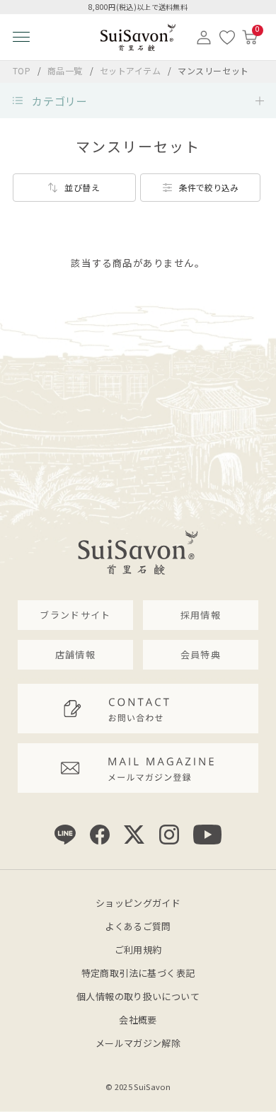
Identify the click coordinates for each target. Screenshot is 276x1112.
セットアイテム (131, 70)
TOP (22, 70)
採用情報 (200, 614)
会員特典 (200, 654)
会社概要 (138, 1019)
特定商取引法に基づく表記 (138, 973)
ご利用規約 (138, 949)
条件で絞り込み (208, 187)
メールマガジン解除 (138, 1043)
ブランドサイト (75, 614)
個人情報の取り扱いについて (138, 996)
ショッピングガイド (138, 903)
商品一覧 (65, 70)
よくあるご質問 (138, 926)
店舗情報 (75, 654)
